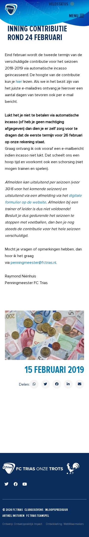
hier (19, 81)
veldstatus (59, 4)
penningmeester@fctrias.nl (33, 262)
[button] (34, 384)
